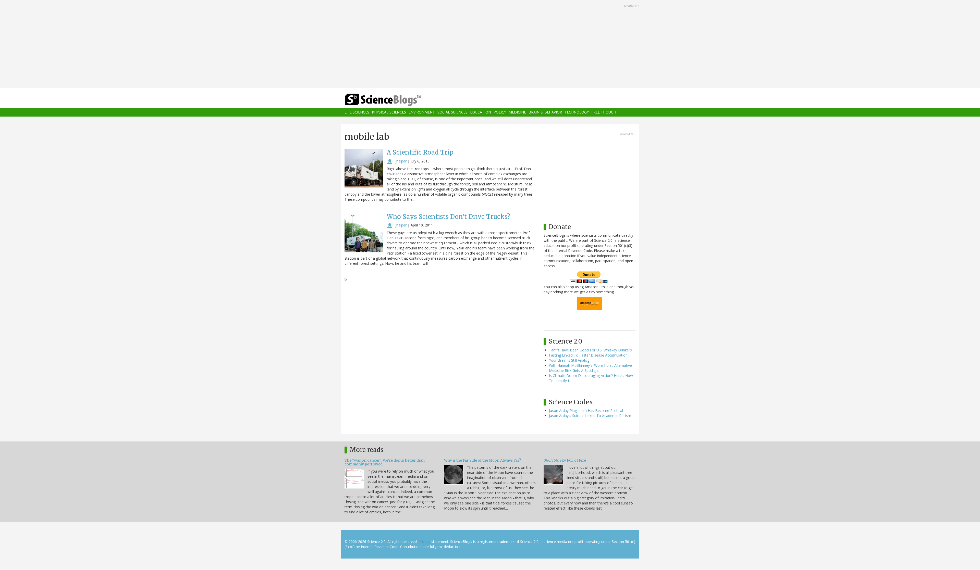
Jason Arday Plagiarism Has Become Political (586, 410)
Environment (422, 112)
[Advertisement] (490, 44)
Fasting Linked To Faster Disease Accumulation (588, 355)
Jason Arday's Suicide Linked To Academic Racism (590, 415)
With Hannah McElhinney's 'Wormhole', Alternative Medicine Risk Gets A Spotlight (590, 368)
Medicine (517, 112)
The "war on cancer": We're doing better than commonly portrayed (385, 462)
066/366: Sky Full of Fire (565, 460)
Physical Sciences (389, 112)
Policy (500, 112)
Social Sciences (452, 112)
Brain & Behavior (545, 112)
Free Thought (604, 112)
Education (480, 112)
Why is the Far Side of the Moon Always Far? (482, 460)
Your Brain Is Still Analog (569, 360)
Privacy (424, 541)
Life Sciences (357, 112)
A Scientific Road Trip (420, 152)
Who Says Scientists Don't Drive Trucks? (448, 217)
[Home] (393, 100)
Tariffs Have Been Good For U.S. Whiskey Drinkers (590, 350)
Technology (577, 112)
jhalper (401, 161)
